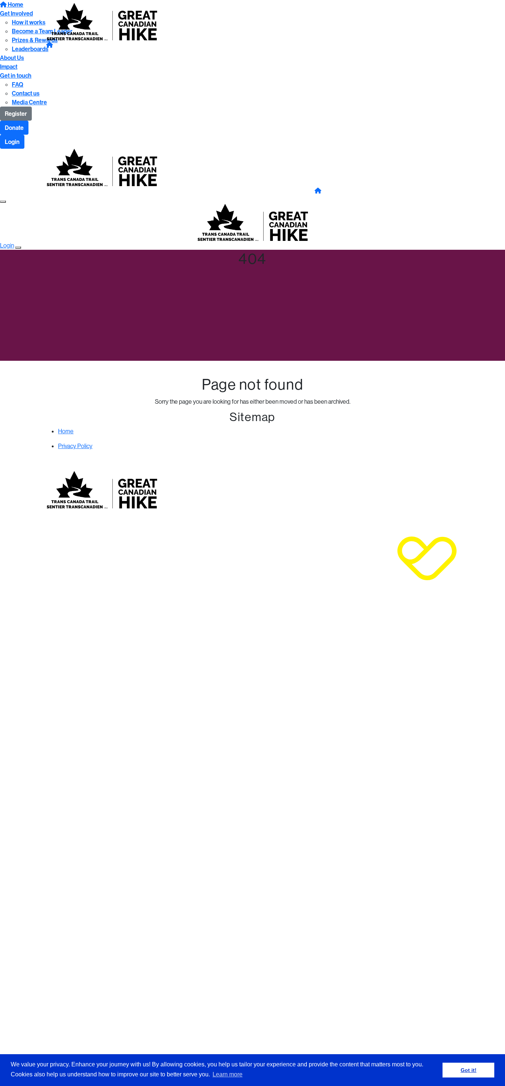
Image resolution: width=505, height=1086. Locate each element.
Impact (8, 66)
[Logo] (101, 20)
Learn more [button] (228, 1074)
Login (12, 141)
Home (66, 431)
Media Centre (29, 102)
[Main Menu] (3, 202)
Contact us (26, 93)
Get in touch (15, 75)
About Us (12, 57)
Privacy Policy (75, 446)
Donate (14, 127)
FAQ (17, 84)
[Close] (18, 247)
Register (16, 113)
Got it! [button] (469, 1070)
